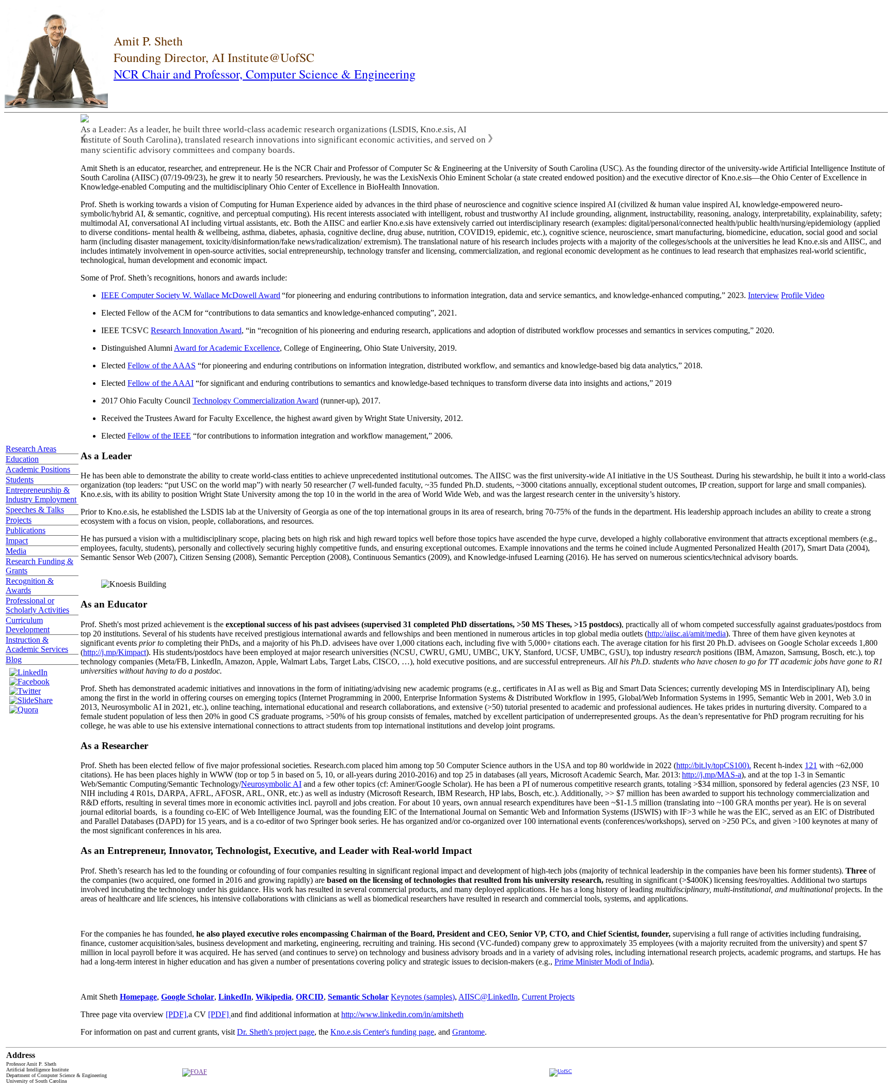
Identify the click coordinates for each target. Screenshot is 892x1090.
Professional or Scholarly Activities (37, 605)
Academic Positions (38, 469)
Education (22, 459)
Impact (17, 540)
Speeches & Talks (35, 509)
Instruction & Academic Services (37, 644)
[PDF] (219, 1014)
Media (16, 551)
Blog (14, 659)
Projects (18, 520)
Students (20, 479)
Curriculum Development (28, 625)
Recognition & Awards (30, 586)
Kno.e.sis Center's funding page (382, 1031)
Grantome (468, 1031)
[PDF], (177, 1014)
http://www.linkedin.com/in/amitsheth (402, 1014)
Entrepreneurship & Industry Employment (41, 495)
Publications (25, 530)
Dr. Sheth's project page (275, 1031)
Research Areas (31, 448)
